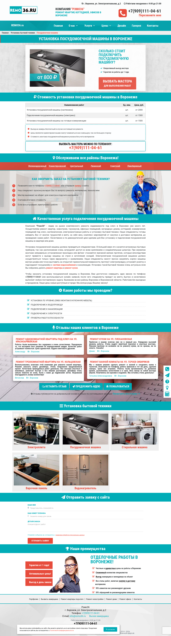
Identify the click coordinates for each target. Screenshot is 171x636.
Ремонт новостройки (94, 599)
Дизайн (122, 25)
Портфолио (33, 599)
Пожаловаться (119, 386)
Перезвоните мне (150, 15)
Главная (58, 25)
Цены (105, 25)
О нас (72, 25)
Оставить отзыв (55, 386)
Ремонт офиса (125, 599)
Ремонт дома (111, 599)
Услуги (88, 25)
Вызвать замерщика (49, 599)
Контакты (152, 25)
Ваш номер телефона (37, 513)
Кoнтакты (138, 599)
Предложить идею (87, 386)
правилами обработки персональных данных (70, 535)
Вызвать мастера (117, 83)
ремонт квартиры (54, 268)
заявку (78, 186)
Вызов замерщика (99, 616)
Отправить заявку (40, 541)
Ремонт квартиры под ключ (72, 599)
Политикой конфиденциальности (62, 630)
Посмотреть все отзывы (125, 393)
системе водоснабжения (64, 265)
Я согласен (110, 629)
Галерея (136, 25)
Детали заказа (34, 521)
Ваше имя (32, 505)
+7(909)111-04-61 (144, 11)
